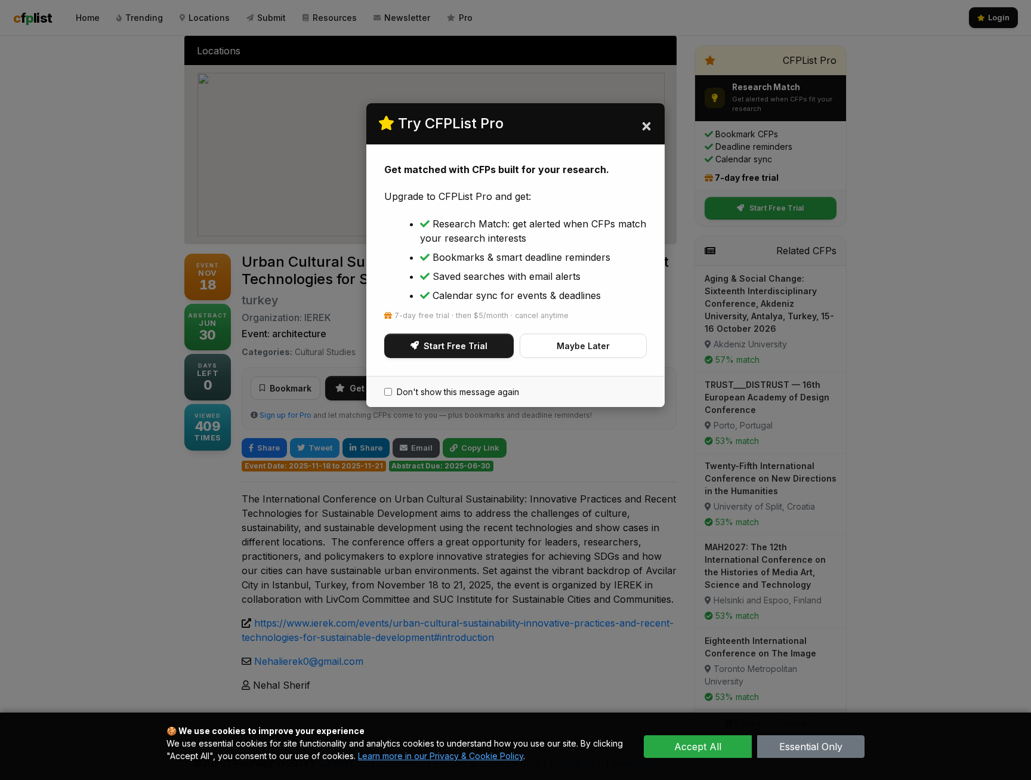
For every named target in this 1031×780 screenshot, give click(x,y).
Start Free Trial (455, 346)
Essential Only (810, 747)
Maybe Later (583, 346)
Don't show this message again (458, 392)
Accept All (697, 747)
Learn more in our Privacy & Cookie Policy (440, 756)
